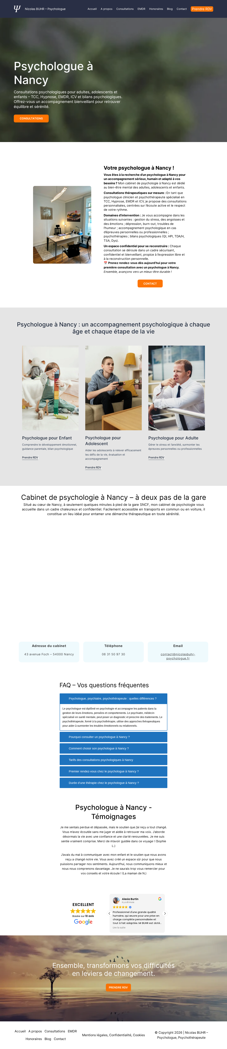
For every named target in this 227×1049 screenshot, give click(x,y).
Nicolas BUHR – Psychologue (45, 9)
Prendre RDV (202, 9)
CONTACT (150, 283)
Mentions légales (95, 1035)
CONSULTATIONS (31, 118)
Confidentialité (120, 1035)
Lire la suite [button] (119, 927)
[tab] (113, 698)
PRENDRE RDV (118, 987)
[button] (164, 913)
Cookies (139, 1035)
